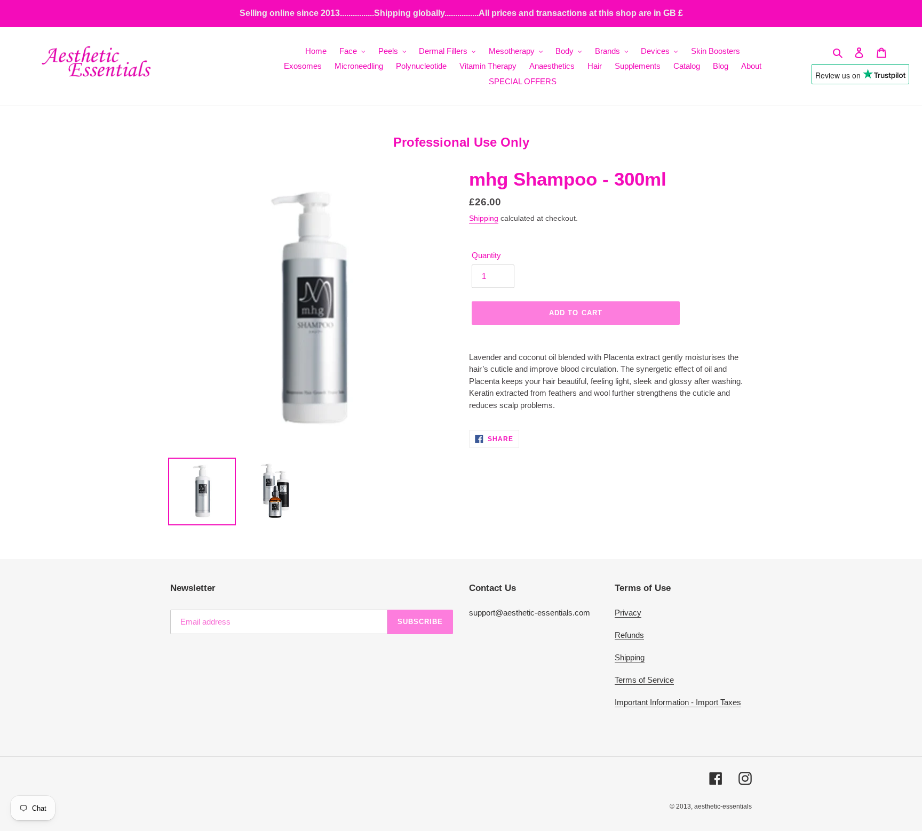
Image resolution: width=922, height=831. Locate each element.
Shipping (483, 218)
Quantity (486, 255)
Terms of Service (644, 679)
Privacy (628, 612)
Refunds (629, 635)
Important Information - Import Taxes (678, 702)
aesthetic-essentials (723, 806)
